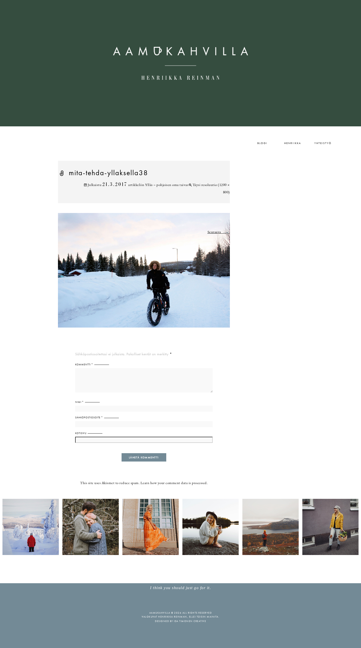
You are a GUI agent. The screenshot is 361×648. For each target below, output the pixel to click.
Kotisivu (80, 433)
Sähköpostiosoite (89, 417)
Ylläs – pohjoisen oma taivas (166, 185)
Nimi (79, 402)
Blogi (262, 143)
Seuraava (219, 232)
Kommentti (84, 364)
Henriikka (292, 143)
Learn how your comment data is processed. (174, 483)
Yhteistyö (323, 143)
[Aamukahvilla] (180, 63)
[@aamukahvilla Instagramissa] (180, 526)
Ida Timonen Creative (190, 621)
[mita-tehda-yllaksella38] (144, 273)
